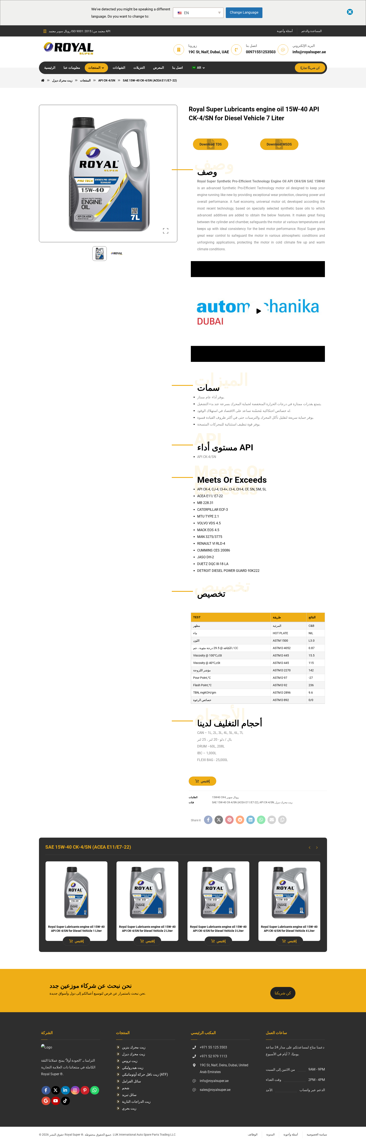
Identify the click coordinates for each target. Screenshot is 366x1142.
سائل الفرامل (131, 1081)
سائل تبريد (129, 1095)
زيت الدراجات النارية (136, 1102)
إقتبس (205, 781)
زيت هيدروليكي (132, 1068)
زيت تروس (129, 1061)
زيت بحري (129, 1108)
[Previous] (309, 847)
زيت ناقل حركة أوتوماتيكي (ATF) (145, 1074)
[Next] (317, 847)
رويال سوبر (233, 797)
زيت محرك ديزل (284, 802)
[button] (165, 230)
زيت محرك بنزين (134, 1047)
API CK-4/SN (266, 802)
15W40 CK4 (219, 797)
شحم (125, 1088)
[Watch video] (258, 311)
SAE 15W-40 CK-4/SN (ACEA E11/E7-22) (235, 802)
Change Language (244, 12)
